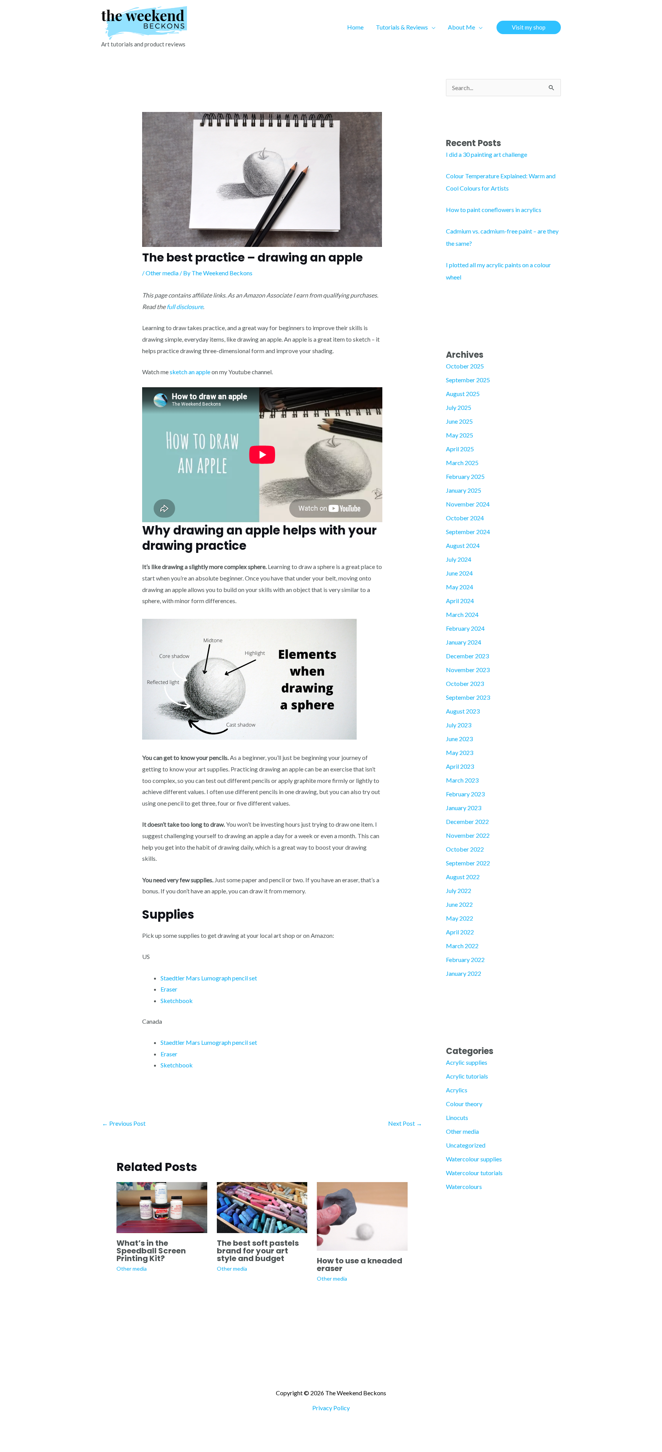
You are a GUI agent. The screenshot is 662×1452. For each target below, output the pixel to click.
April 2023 (460, 766)
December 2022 (467, 821)
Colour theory (464, 1103)
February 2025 (465, 476)
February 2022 (465, 959)
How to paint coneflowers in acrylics (493, 209)
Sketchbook (177, 1000)
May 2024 (459, 586)
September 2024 (468, 531)
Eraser (169, 989)
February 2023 (465, 794)
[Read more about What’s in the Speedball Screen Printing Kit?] (161, 1206)
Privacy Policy (331, 1407)
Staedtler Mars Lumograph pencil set (209, 978)
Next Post (405, 1123)
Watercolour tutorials (474, 1172)
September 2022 (468, 863)
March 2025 (462, 462)
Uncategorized (465, 1145)
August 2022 (463, 876)
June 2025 (459, 421)
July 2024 (458, 559)
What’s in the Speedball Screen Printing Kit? (151, 1251)
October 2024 (465, 517)
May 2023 (459, 752)
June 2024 (459, 573)
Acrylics (456, 1090)
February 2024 (465, 628)
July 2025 (458, 407)
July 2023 (458, 724)
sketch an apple (190, 371)
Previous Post (124, 1123)
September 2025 (468, 379)
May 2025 (459, 435)
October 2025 (465, 366)
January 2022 (463, 973)
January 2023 (463, 807)
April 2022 (460, 932)
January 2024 (463, 642)
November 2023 (468, 669)
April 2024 (460, 600)
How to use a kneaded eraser (359, 1264)
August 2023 (463, 711)
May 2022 (459, 918)
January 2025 (463, 490)
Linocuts (457, 1117)
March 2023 (462, 780)
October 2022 (465, 849)
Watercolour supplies (474, 1159)
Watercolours (464, 1186)
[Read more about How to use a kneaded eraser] (362, 1215)
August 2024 (463, 545)
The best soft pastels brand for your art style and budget (258, 1251)
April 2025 (460, 448)
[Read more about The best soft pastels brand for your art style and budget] (262, 1206)
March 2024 (462, 614)
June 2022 (459, 904)
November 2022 (468, 835)
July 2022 (458, 890)
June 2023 (459, 738)
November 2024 (468, 504)
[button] (432, 27)
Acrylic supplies (466, 1062)
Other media (162, 272)
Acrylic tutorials (467, 1076)
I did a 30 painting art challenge (486, 154)
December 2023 (467, 655)
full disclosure (185, 306)
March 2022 (462, 945)
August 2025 (463, 393)
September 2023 (468, 697)
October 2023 (465, 683)
